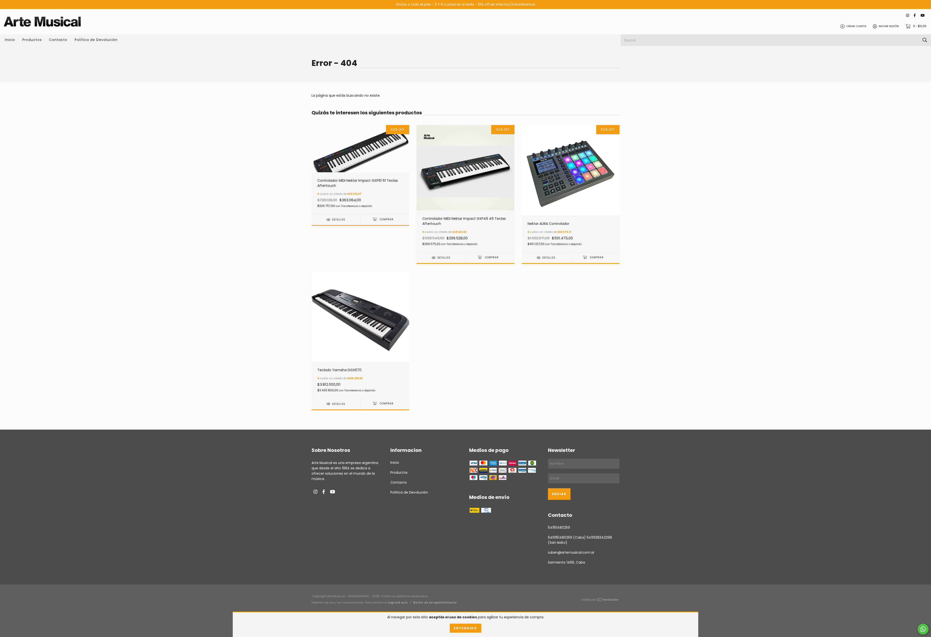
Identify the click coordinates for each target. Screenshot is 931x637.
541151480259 (559, 527)
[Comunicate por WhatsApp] (923, 629)
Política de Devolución (96, 39)
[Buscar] (925, 40)
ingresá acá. (398, 602)
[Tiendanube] (600, 600)
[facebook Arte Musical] (915, 15)
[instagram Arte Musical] (907, 15)
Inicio (10, 39)
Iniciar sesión (889, 26)
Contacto (58, 39)
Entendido (465, 628)
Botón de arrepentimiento (435, 602)
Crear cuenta (856, 26)
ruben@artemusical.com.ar (571, 552)
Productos (32, 39)
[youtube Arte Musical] (922, 15)
